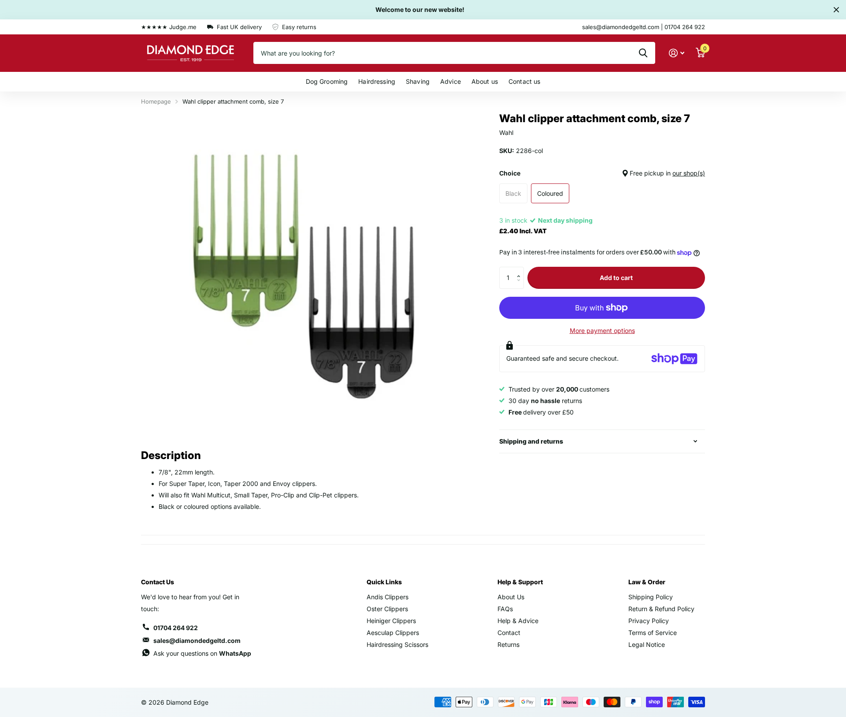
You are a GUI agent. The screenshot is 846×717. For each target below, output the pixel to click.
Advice (450, 81)
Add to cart (616, 277)
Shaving (418, 81)
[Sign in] (676, 53)
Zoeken (643, 53)
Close (836, 9)
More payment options (602, 330)
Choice (602, 173)
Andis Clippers (387, 597)
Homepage (156, 101)
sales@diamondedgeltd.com (197, 640)
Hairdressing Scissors (397, 644)
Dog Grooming (327, 81)
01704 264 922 (175, 627)
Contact (508, 632)
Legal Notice (646, 644)
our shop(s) (688, 173)
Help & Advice (517, 620)
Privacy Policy (648, 620)
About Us (510, 597)
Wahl (506, 132)
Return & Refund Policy (661, 608)
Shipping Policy (650, 597)
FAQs (505, 608)
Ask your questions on (202, 653)
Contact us (524, 81)
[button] (520, 270)
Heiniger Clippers (391, 620)
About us (484, 81)
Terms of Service (652, 632)
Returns (508, 644)
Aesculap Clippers (393, 632)
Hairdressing (376, 81)
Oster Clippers (387, 608)
